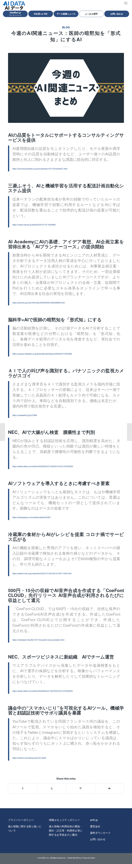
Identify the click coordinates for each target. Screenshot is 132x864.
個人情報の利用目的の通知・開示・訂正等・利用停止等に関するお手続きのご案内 (65, 830)
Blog (66, 27)
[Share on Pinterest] (80, 788)
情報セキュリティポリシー (64, 820)
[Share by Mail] (109, 788)
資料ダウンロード (100, 833)
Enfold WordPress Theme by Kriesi (81, 857)
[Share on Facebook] (22, 788)
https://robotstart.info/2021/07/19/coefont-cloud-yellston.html (38, 639)
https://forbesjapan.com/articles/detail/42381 (31, 517)
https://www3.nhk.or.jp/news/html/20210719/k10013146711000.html (42, 573)
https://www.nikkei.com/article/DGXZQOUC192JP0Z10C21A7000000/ (42, 691)
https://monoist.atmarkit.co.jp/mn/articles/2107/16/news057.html (39, 168)
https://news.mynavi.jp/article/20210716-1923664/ (34, 224)
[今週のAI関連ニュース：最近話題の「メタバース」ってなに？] (2, 432)
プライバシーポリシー (21, 820)
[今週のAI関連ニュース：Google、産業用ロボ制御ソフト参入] (129, 432)
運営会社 (95, 826)
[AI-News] (66, 88)
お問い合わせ (97, 839)
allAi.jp (94, 820)
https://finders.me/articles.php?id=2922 (29, 757)
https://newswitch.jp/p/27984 (24, 415)
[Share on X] (51, 788)
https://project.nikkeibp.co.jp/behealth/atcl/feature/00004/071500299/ (42, 353)
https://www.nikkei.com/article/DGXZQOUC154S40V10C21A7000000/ (42, 466)
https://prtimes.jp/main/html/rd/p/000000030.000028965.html (38, 302)
